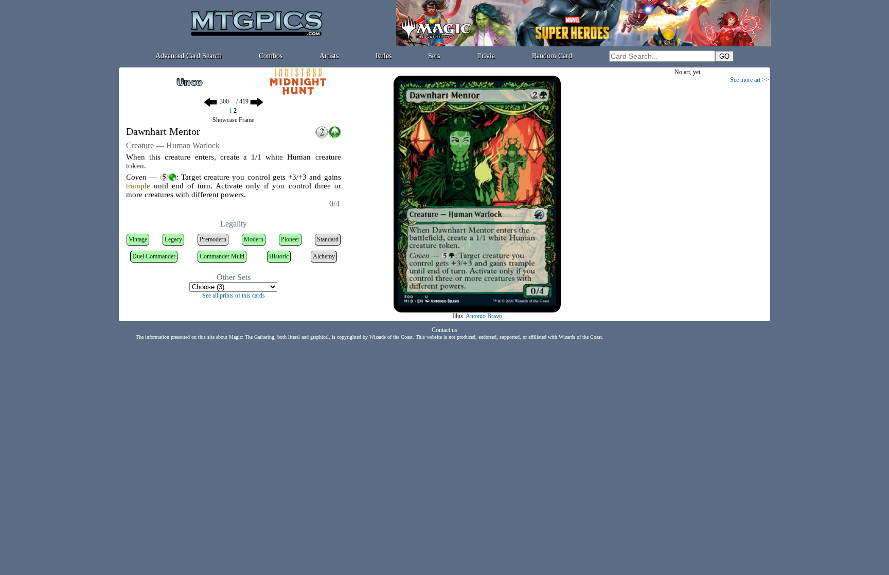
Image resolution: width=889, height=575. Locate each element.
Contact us (444, 330)
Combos (270, 56)
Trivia (486, 56)
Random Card (552, 56)
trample (138, 186)
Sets (434, 56)
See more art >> (749, 79)
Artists (329, 56)
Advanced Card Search (188, 56)
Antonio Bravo (484, 316)
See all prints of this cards (233, 295)
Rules (384, 56)
